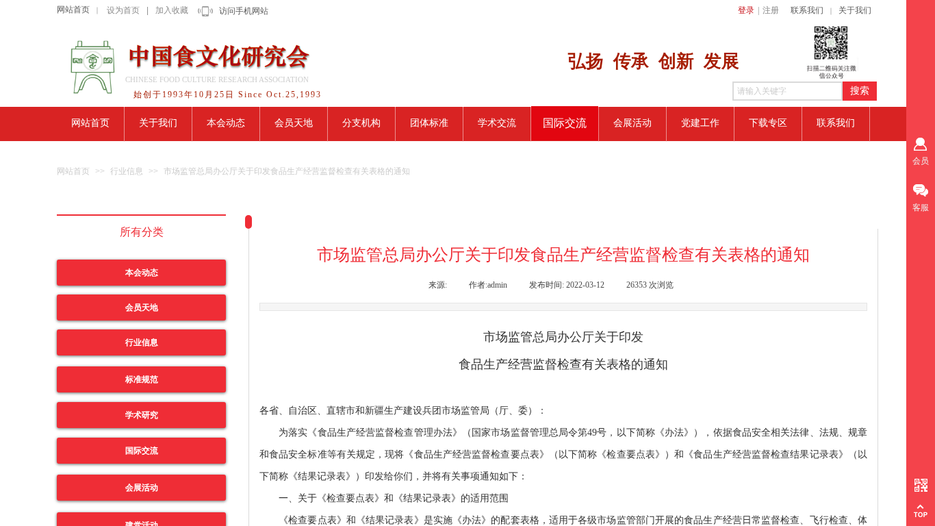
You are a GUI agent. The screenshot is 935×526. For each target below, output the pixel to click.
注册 (771, 10)
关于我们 (854, 10)
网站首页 (73, 9)
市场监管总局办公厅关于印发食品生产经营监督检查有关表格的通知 (287, 171)
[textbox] (787, 91)
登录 (746, 10)
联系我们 (807, 10)
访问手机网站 (243, 11)
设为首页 (123, 10)
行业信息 (126, 171)
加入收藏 (171, 10)
